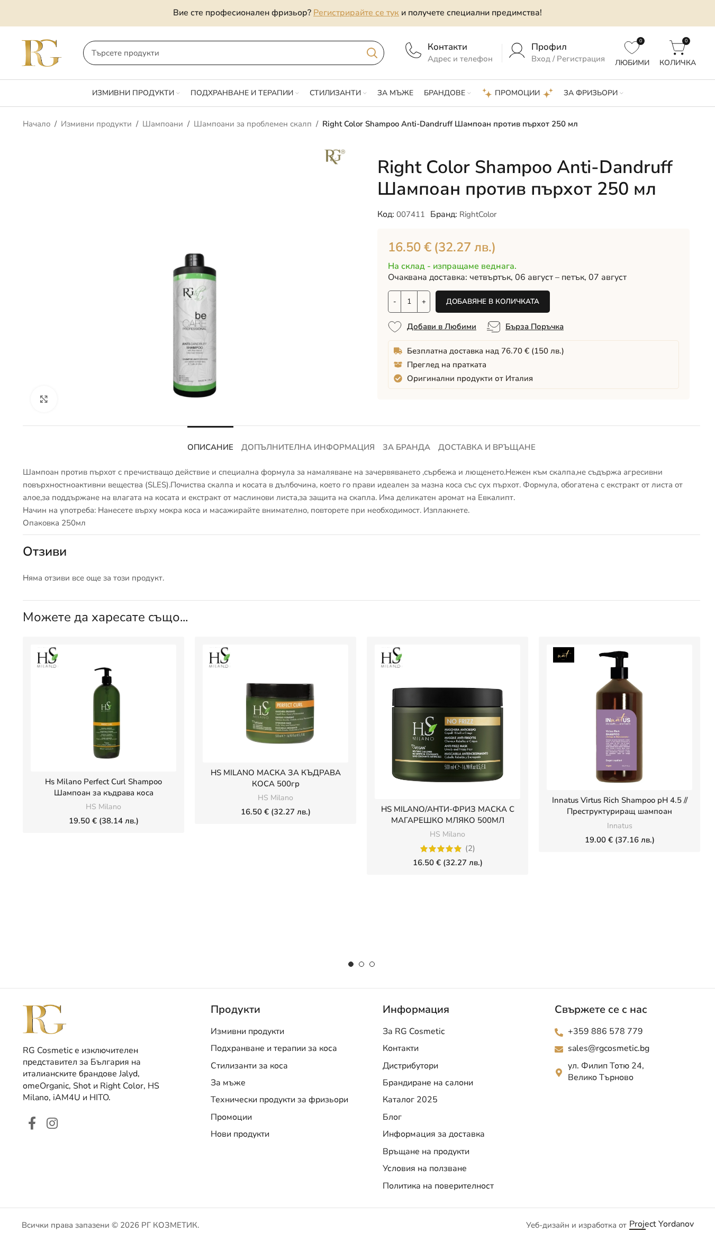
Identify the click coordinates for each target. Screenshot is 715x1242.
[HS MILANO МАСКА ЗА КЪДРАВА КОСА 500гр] (275, 704)
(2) (470, 849)
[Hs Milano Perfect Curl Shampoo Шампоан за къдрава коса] (103, 708)
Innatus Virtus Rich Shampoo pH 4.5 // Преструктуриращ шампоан (619, 806)
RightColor (477, 214)
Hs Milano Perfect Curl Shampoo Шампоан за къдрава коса (103, 787)
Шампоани (162, 124)
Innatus (619, 826)
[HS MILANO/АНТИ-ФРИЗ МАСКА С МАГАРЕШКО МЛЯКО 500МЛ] (447, 722)
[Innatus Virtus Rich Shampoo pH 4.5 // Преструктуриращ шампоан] (619, 717)
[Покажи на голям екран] (44, 399)
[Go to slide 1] (351, 964)
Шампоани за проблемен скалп (253, 124)
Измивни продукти (96, 124)
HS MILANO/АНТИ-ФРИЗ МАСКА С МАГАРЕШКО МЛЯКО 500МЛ (447, 815)
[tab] (210, 442)
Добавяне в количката (492, 301)
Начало (36, 124)
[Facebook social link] (32, 1124)
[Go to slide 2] (361, 964)
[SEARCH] (372, 53)
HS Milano (103, 807)
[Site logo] (42, 52)
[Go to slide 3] (372, 964)
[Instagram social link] (52, 1124)
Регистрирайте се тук (356, 13)
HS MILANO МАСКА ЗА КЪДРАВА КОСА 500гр (276, 778)
